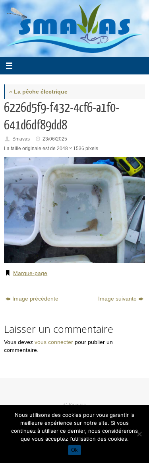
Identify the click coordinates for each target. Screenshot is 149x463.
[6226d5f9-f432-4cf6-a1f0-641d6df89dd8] (74, 210)
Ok (74, 450)
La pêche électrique (38, 92)
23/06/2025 (55, 139)
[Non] (139, 434)
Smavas (21, 139)
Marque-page (30, 273)
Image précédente (35, 299)
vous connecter (54, 342)
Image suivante (117, 299)
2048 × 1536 (70, 148)
